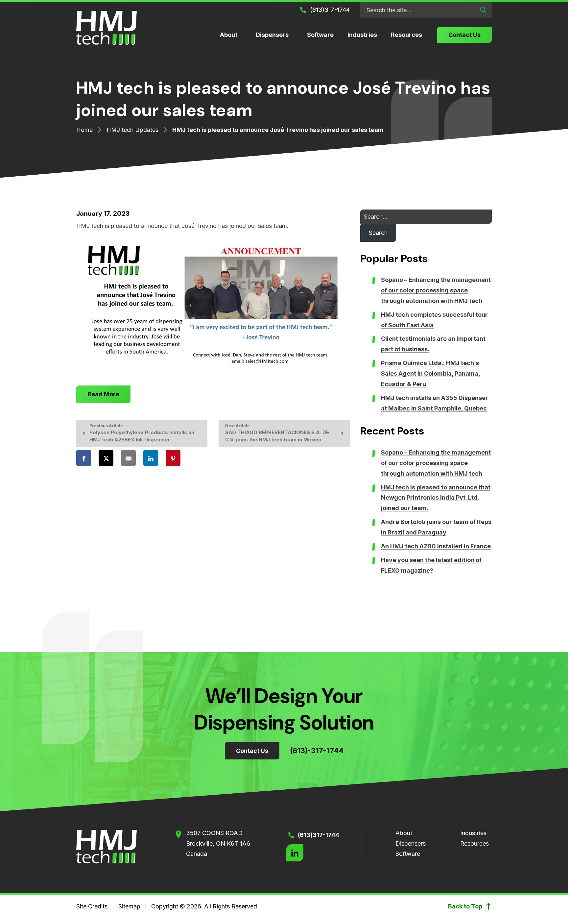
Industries (362, 34)
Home (84, 129)
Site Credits (91, 906)
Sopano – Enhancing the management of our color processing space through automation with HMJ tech (436, 290)
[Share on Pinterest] (173, 458)
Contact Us (464, 34)
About (228, 34)
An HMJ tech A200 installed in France (436, 546)
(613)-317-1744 (316, 750)
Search (378, 232)
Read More (103, 394)
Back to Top (466, 906)
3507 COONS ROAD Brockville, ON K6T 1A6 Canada (218, 843)
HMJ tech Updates (132, 129)
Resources (406, 34)
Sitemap (129, 906)
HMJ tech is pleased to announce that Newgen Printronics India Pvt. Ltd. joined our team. (435, 498)
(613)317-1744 (329, 9)
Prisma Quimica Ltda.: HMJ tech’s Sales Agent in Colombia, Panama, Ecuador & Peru (430, 373)
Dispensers (272, 34)
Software (320, 34)
